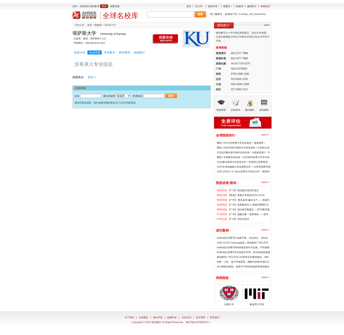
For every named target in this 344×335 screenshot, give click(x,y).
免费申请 (172, 317)
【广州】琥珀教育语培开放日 (243, 190)
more (267, 25)
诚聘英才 (252, 6)
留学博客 (200, 317)
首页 (188, 6)
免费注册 (114, 6)
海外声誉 (157, 317)
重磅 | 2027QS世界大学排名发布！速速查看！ (241, 143)
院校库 (239, 6)
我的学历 (212, 6)
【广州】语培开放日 (238, 219)
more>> (265, 134)
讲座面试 (265, 6)
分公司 (198, 6)
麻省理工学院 (257, 304)
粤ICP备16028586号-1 (198, 322)
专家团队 (143, 317)
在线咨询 (186, 317)
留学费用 (124, 52)
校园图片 (139, 52)
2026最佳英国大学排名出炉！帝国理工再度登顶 (242, 162)
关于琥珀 (129, 317)
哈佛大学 (229, 304)
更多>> (92, 77)
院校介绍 (79, 52)
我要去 (226, 6)
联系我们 (215, 317)
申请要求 (109, 52)
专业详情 (94, 52)
